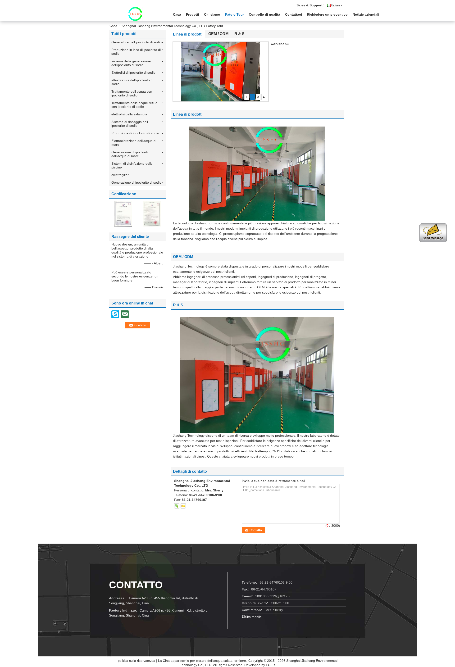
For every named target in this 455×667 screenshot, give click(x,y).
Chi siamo (212, 14)
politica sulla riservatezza (136, 660)
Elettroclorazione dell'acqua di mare (133, 142)
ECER (270, 665)
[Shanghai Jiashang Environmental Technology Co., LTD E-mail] (183, 505)
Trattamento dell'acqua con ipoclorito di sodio (131, 93)
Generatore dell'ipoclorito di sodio (136, 42)
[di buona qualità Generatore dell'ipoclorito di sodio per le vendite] (123, 213)
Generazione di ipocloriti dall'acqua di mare (129, 154)
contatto (136, 584)
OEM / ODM (218, 34)
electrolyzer (120, 175)
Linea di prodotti (187, 34)
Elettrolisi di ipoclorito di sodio (133, 72)
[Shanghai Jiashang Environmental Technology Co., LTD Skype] (176, 505)
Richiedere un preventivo (327, 14)
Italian (335, 5)
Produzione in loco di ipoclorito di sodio (136, 51)
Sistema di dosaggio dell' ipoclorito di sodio (130, 123)
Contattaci (293, 14)
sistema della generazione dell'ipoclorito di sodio (131, 63)
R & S (239, 34)
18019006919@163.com (273, 596)
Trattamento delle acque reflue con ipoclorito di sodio (134, 105)
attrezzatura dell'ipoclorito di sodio (132, 82)
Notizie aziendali (366, 14)
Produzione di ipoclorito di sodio (135, 133)
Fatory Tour (234, 14)
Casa (177, 14)
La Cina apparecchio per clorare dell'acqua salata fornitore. (203, 660)
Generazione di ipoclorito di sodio (136, 182)
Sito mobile (253, 617)
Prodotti (192, 14)
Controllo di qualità (264, 14)
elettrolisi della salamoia (129, 114)
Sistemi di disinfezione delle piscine (132, 165)
